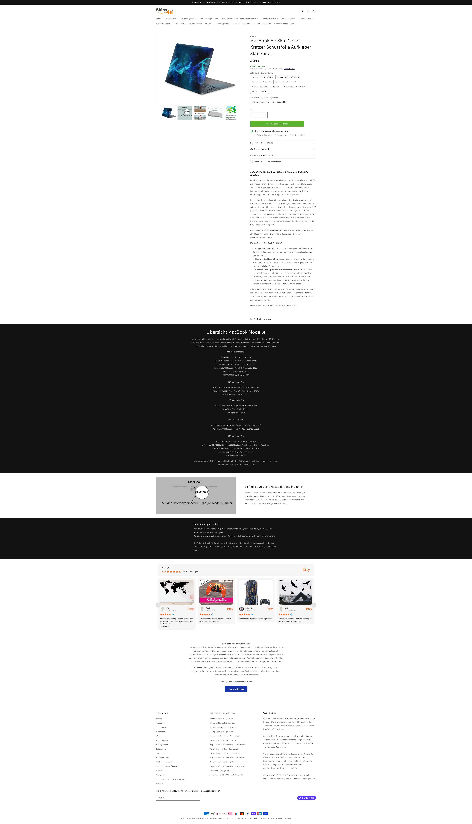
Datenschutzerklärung (244, 818)
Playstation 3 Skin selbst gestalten (223, 762)
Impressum (160, 723)
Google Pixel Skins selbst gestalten (224, 727)
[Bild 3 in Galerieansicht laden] (200, 113)
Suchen (159, 770)
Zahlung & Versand (163, 757)
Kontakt (159, 718)
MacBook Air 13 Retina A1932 (286, 82)
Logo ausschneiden (279, 102)
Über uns (159, 736)
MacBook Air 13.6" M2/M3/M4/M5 (288, 77)
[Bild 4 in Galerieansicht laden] (215, 113)
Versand (261, 818)
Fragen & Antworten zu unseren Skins (171, 779)
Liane (247, 608)
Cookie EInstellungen (164, 762)
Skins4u (188, 818)
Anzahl (252, 110)
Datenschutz (161, 749)
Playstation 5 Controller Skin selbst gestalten (228, 744)
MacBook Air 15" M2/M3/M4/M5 (262, 77)
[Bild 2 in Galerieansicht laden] (184, 113)
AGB (157, 753)
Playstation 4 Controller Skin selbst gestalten (228, 757)
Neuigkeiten (161, 775)
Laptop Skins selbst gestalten (221, 731)
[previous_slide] (158, 605)
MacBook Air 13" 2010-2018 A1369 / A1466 (266, 87)
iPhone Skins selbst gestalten (221, 718)
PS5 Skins (160, 783)
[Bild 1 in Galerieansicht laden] (169, 113)
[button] (170, 18)
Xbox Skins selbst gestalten (220, 770)
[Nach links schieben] (159, 113)
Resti (168, 608)
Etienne (209, 608)
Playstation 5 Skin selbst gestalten (223, 740)
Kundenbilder (161, 731)
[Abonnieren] (197, 798)
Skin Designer (161, 727)
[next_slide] (313, 605)
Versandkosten (289, 69)
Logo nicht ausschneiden (260, 102)
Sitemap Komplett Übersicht (167, 766)
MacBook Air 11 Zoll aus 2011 (262, 82)
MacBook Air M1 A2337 (259, 91)
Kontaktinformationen (283, 818)
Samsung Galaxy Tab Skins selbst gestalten (227, 775)
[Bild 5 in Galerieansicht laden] (231, 113)
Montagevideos (162, 744)
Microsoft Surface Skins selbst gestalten (225, 736)
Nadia (287, 608)
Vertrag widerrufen (236, 689)
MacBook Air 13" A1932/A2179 (294, 87)
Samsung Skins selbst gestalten (222, 723)
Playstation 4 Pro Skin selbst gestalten (225, 749)
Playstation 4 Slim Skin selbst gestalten (225, 753)
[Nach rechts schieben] (241, 113)
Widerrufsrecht (162, 740)
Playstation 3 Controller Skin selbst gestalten (228, 766)
